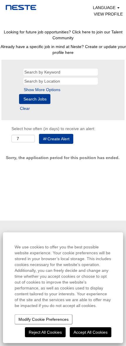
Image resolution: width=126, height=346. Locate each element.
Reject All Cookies (45, 332)
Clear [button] (25, 108)
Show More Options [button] (42, 89)
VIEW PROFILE (108, 14)
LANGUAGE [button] (105, 7)
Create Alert (57, 139)
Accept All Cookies (91, 332)
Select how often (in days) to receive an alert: (53, 128)
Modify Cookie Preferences (43, 319)
